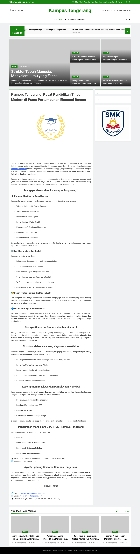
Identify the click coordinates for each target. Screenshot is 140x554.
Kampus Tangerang (70, 10)
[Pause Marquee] (127, 31)
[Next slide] (129, 2)
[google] (18, 10)
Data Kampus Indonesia (75, 20)
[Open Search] (126, 19)
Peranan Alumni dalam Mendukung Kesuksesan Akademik (115, 539)
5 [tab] (128, 511)
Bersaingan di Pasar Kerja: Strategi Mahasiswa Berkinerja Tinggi (85, 539)
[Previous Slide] (126, 2)
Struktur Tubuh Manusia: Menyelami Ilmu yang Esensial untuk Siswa (97, 2)
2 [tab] (119, 511)
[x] (15, 10)
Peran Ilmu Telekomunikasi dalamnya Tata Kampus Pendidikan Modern (115, 84)
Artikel (14, 67)
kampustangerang (20, 542)
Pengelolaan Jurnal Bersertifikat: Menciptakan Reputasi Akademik (84, 84)
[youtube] (21, 10)
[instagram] (12, 10)
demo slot (103, 100)
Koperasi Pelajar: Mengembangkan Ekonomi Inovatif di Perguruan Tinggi (115, 60)
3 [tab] (122, 511)
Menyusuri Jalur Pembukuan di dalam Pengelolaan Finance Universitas (25, 539)
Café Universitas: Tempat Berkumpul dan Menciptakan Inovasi (85, 60)
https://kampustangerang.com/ (33, 493)
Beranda (58, 20)
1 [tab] (116, 511)
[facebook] (10, 10)
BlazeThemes (92, 550)
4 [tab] (125, 511)
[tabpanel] (25, 530)
